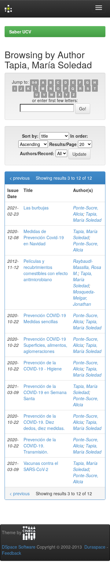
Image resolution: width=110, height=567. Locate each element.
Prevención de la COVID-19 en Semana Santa (45, 392)
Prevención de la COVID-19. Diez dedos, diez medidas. (44, 422)
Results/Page (63, 144)
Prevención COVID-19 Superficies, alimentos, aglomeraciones (45, 345)
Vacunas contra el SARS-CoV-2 (41, 466)
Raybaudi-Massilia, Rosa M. (87, 267)
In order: (79, 136)
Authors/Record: (37, 153)
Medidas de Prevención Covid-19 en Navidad (44, 237)
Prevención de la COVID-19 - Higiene (43, 365)
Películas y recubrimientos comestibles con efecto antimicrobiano (46, 270)
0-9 (34, 82)
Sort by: (30, 136)
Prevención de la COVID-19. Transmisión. (40, 445)
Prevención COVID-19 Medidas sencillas (45, 318)
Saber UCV (20, 32)
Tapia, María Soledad (87, 217)
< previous (19, 178)
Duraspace (94, 547)
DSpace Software (18, 547)
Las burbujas (36, 208)
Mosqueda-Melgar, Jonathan (84, 298)
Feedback (11, 553)
